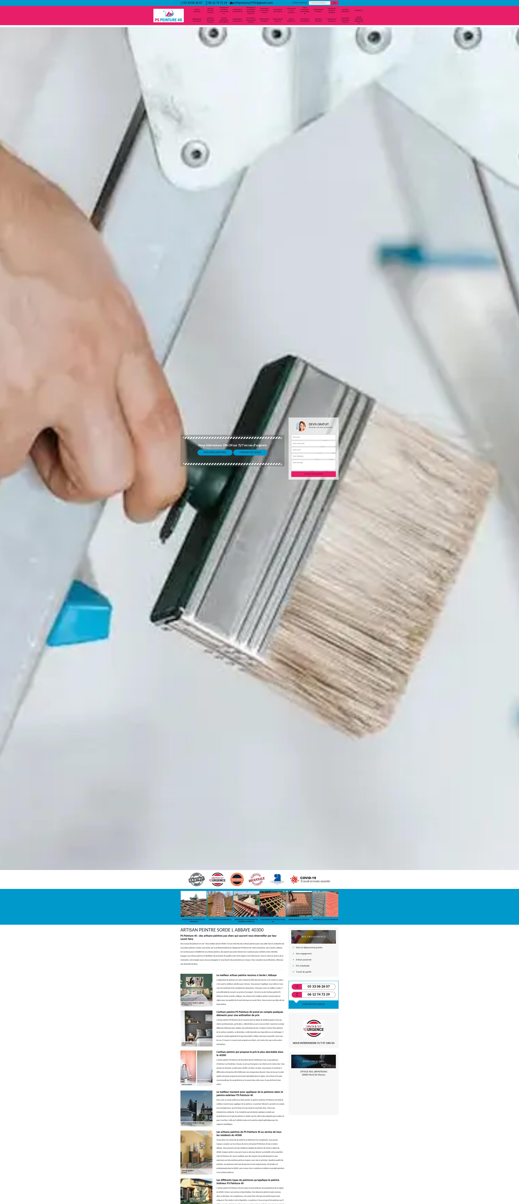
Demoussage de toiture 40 (277, 10)
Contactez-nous (250, 452)
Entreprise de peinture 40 (196, 20)
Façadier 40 (359, 10)
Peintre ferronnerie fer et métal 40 (224, 20)
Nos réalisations (215, 452)
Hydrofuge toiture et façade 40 (332, 10)
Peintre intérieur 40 (291, 20)
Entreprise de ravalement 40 (237, 20)
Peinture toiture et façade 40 (210, 10)
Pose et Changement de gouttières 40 (305, 10)
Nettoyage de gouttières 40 (305, 20)
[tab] (259, 508)
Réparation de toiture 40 (264, 20)
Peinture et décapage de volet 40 (345, 20)
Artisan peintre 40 (196, 10)
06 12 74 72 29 (217, 3)
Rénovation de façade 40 (278, 20)
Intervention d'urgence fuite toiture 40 (223, 10)
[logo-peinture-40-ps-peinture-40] (168, 15)
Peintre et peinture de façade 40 (210, 20)
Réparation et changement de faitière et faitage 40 (250, 10)
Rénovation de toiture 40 (318, 10)
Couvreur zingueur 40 (345, 10)
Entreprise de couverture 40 (237, 10)
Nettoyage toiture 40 (318, 20)
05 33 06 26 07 (193, 3)
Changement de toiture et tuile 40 (264, 10)
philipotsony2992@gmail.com (253, 3)
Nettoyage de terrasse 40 (331, 20)
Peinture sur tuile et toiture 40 (291, 10)
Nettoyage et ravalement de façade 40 (251, 20)
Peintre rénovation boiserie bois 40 (359, 20)
